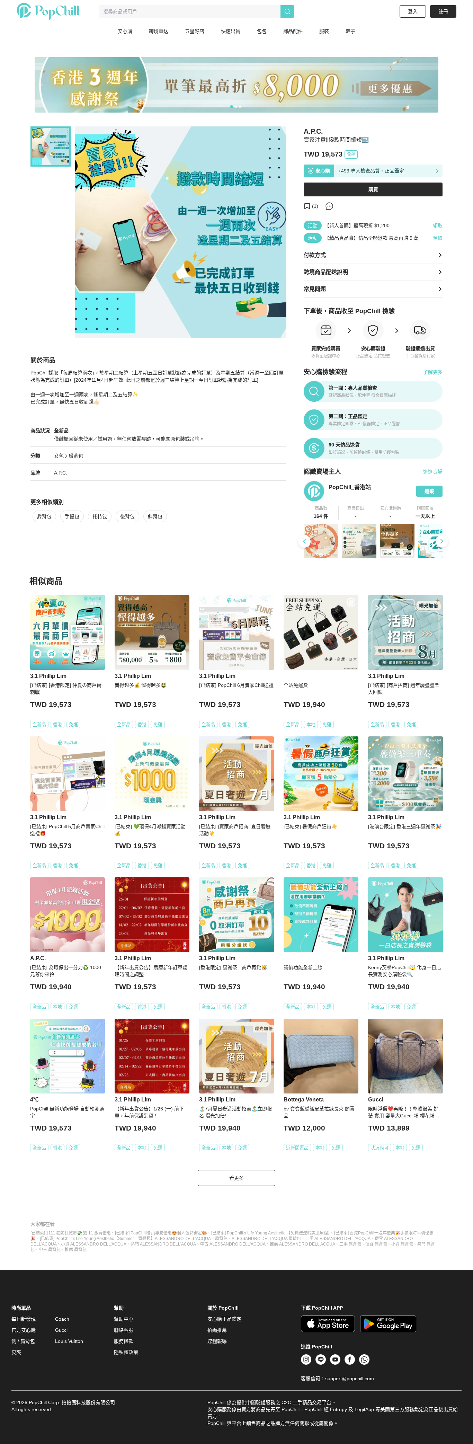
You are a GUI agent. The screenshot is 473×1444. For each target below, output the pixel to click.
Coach (62, 1319)
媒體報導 (217, 1341)
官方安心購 (23, 1330)
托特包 (99, 516)
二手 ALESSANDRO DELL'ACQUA (338, 1238)
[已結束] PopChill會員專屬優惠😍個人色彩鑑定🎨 (161, 1233)
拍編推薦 (217, 1330)
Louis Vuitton (69, 1341)
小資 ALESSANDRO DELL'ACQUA (93, 1244)
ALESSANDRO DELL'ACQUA (183, 1238)
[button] (321, 513)
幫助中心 (123, 1319)
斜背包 (155, 516)
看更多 (236, 1178)
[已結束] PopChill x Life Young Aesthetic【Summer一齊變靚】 (97, 1238)
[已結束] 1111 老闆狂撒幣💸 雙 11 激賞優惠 (70, 1233)
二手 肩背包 (350, 1244)
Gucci (61, 1330)
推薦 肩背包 (76, 1249)
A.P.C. (60, 473)
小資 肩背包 (402, 1244)
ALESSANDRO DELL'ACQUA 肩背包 (266, 1238)
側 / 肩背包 (23, 1341)
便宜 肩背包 (376, 1244)
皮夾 (16, 1352)
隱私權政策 (126, 1352)
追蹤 (429, 491)
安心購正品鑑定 (224, 1319)
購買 (373, 189)
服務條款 (123, 1341)
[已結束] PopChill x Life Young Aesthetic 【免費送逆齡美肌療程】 (270, 1233)
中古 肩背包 (50, 1249)
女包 (59, 456)
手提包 (72, 516)
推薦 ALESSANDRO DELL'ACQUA (302, 1244)
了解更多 (433, 372)
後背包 (127, 516)
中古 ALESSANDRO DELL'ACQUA (233, 1244)
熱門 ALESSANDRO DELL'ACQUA (163, 1244)
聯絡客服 (123, 1330)
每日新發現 (23, 1319)
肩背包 (76, 456)
